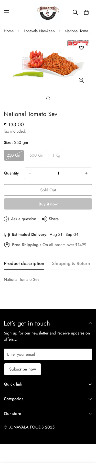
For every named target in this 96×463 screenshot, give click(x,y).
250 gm (15, 156)
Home (9, 31)
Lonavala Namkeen (39, 31)
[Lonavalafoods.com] (48, 12)
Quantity (11, 173)
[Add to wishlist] (81, 48)
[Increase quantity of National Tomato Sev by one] (86, 173)
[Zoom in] (81, 80)
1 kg (57, 156)
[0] (86, 12)
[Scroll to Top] (87, 436)
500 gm (38, 156)
